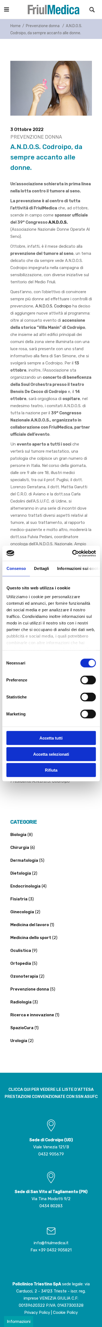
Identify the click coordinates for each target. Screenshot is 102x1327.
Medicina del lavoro (29, 924)
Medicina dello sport (30, 937)
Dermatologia (24, 860)
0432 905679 (51, 1154)
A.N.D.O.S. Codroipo (53, 306)
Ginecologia (22, 911)
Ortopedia (20, 963)
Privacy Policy (37, 1312)
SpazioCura (21, 1027)
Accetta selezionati (51, 754)
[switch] (88, 680)
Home (15, 26)
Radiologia (21, 1002)
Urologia (18, 1040)
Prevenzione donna (43, 26)
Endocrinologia (25, 886)
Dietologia (20, 873)
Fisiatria (18, 899)
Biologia (18, 834)
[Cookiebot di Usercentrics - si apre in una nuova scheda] (73, 553)
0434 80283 (51, 1205)
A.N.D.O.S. (58, 222)
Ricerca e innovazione (32, 1014)
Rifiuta (51, 770)
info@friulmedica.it (51, 1242)
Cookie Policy (65, 1312)
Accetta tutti (51, 738)
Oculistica (20, 950)
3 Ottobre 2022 (27, 129)
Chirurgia (19, 847)
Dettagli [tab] (41, 568)
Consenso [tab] (16, 568)
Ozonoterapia (24, 976)
